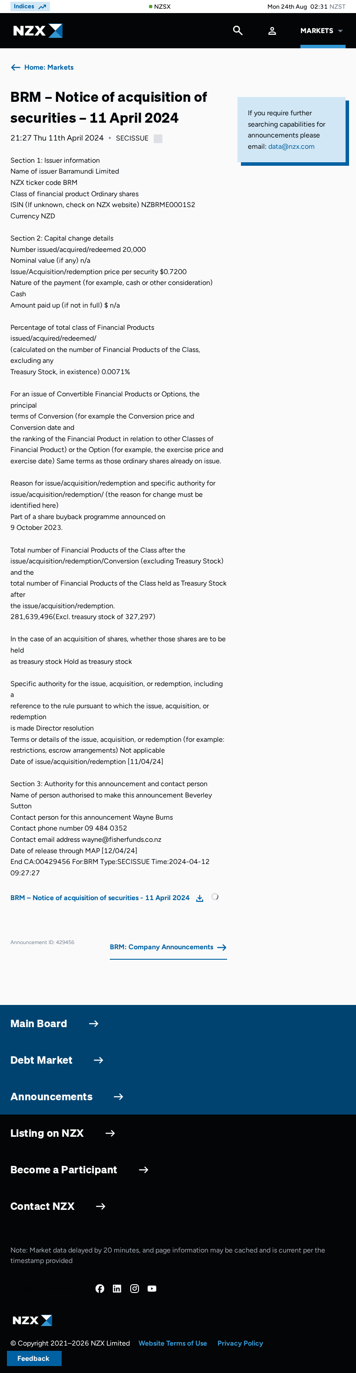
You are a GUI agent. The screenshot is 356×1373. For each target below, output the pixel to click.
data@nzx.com (291, 146)
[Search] (238, 32)
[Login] (272, 30)
